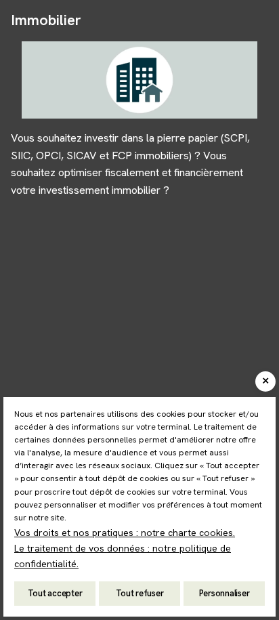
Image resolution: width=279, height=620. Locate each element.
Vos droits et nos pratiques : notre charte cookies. (124, 532)
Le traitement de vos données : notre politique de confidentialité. (122, 555)
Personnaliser (224, 593)
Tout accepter (55, 593)
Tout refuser (140, 593)
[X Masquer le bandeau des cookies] (265, 381)
